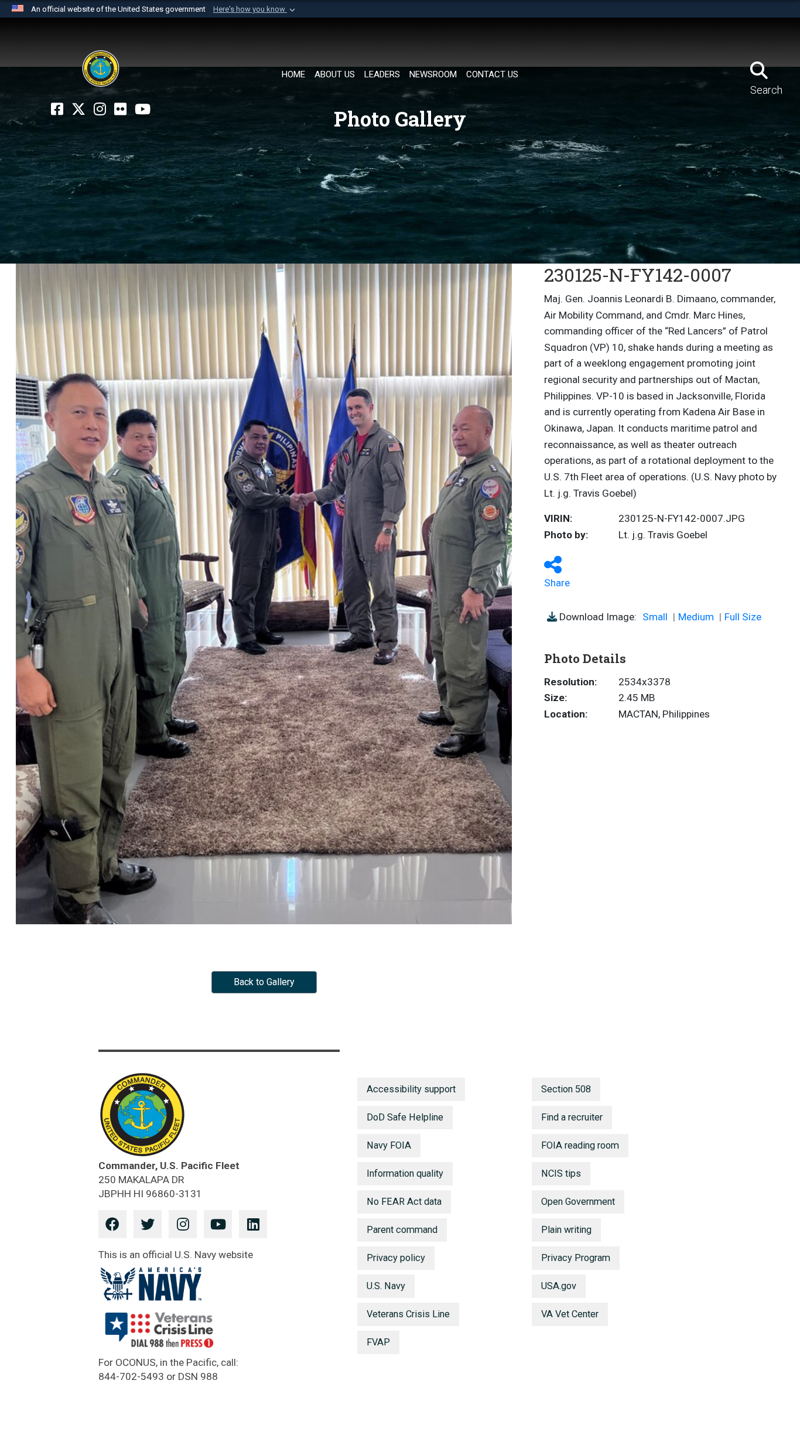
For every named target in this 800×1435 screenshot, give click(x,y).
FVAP (378, 1342)
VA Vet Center (570, 1314)
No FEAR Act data (404, 1201)
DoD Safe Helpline (405, 1117)
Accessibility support (411, 1089)
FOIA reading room (580, 1145)
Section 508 (566, 1089)
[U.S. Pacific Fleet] (101, 68)
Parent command (402, 1229)
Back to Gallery (264, 982)
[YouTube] (143, 109)
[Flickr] (120, 109)
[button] (255, 9)
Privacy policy (396, 1257)
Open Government (578, 1201)
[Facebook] (57, 109)
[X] (78, 109)
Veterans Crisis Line (408, 1314)
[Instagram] (100, 109)
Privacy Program (575, 1257)
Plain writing (566, 1229)
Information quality (405, 1173)
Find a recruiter (572, 1117)
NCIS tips (561, 1173)
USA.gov (558, 1286)
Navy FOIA (389, 1145)
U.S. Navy (386, 1286)
